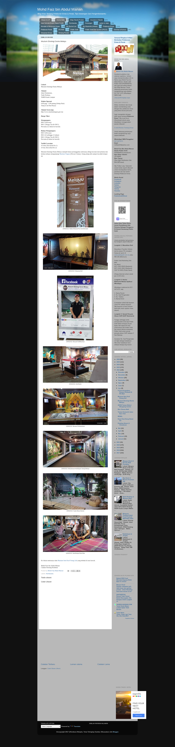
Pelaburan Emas (108, 26)
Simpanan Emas (46, 33)
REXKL (120, 416)
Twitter (116, 185)
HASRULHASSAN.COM (124, 604)
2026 (118, 359)
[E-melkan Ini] (72, 571)
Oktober (121, 377)
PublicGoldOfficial (120, 196)
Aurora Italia (61, 20)
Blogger (115, 732)
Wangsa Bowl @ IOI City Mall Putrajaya (128, 462)
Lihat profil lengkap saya (122, 97)
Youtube (117, 191)
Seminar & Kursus (120, 29)
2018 (118, 450)
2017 (118, 453)
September (122, 380)
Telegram (117, 187)
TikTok (116, 189)
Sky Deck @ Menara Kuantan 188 (128, 479)
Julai (120, 385)
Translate (77, 726)
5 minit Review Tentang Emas (123, 127)
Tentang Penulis (64, 33)
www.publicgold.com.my (122, 255)
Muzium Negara (65, 154)
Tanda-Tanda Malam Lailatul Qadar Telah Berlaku (122, 607)
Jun (119, 388)
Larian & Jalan (104, 23)
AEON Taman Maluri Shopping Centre (124, 406)
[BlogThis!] (74, 571)
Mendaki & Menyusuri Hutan (50, 26)
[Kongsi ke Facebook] (77, 571)
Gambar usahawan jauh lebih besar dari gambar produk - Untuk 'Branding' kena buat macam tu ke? (124, 589)
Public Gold (74, 29)
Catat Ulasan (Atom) (53, 668)
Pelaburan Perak (46, 29)
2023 (118, 367)
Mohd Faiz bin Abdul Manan (60, 9)
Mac (119, 433)
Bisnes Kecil (120, 585)
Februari (121, 436)
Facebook (117, 179)
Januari (121, 439)
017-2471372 (118, 141)
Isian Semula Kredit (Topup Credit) (52, 23)
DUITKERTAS (120, 594)
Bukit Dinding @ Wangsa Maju (128, 497)
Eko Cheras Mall (123, 409)
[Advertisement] (75, 646)
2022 (118, 370)
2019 (118, 447)
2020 (118, 445)
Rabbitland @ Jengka (127, 534)
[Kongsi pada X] (76, 571)
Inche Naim (120, 612)
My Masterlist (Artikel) (90, 26)
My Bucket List (71, 26)
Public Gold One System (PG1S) (96, 29)
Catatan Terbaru (48, 664)
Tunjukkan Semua (129, 618)
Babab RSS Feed (122, 578)
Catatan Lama (103, 664)
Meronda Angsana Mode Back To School (124, 580)
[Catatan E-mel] (68, 570)
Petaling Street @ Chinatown (124, 424)
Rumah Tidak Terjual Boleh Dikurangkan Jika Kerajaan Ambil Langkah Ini (124, 598)
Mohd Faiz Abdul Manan (124, 71)
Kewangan (88, 23)
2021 (118, 442)
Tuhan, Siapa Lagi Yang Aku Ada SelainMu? (123, 615)
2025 (118, 362)
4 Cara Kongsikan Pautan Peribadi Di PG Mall (125, 392)
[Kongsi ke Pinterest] (79, 571)
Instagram (117, 181)
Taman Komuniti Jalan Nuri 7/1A (125, 412)
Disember (121, 372)
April (120, 431)
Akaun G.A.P (45, 20)
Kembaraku (73, 23)
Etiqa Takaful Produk (77, 20)
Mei (119, 428)
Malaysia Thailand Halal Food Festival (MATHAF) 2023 (128, 516)
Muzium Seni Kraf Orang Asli (67, 560)
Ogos (120, 383)
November (122, 375)
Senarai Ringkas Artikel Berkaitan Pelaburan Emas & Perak (123, 40)
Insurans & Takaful (96, 20)
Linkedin (117, 183)
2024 (118, 364)
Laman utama (76, 664)
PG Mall (61, 29)
